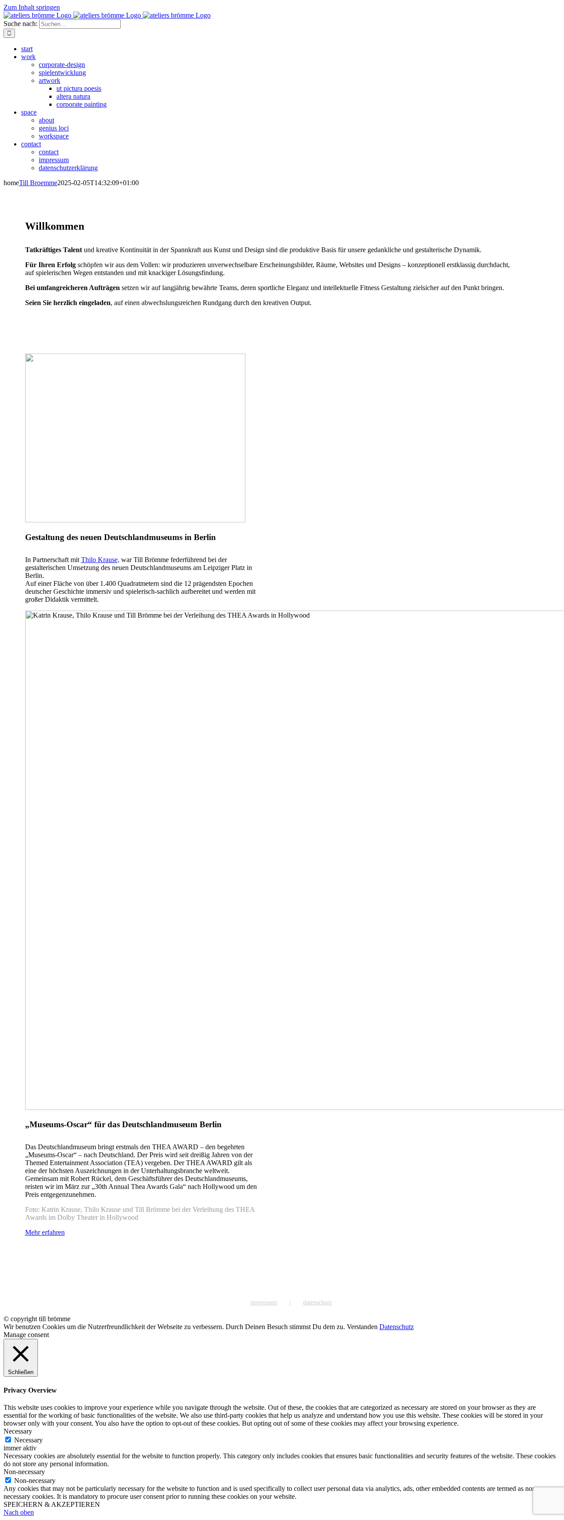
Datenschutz (396, 1326)
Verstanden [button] (362, 1326)
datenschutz (317, 1302)
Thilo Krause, (100, 559)
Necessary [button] (18, 1431)
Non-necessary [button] (24, 1471)
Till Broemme (38, 182)
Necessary (28, 1440)
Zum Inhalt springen (32, 7)
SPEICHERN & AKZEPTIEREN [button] (52, 1504)
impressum (263, 1302)
